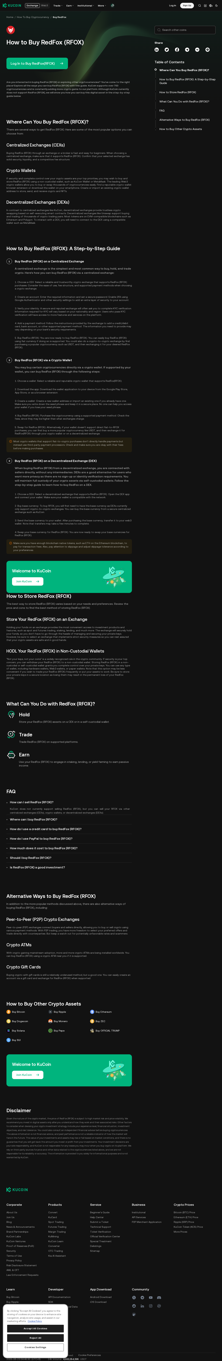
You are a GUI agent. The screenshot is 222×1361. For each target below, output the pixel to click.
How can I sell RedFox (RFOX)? (31, 802)
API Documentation (59, 1297)
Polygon (28, 219)
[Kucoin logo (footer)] (18, 1190)
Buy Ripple (12, 1302)
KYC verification (122, 308)
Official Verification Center (105, 1236)
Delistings (95, 1246)
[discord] (159, 1297)
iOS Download (98, 1302)
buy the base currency (87, 509)
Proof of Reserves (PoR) (20, 1246)
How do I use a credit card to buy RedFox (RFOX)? (46, 829)
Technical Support (100, 1226)
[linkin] (142, 1306)
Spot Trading (56, 1222)
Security (11, 1250)
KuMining (53, 1236)
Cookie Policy (35, 1321)
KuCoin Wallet (82, 181)
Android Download (101, 1297)
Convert (53, 1212)
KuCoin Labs (13, 1236)
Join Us (10, 1217)
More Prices (180, 1231)
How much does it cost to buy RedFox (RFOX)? (44, 848)
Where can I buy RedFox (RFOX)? (33, 819)
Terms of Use (14, 1255)
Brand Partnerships (17, 1231)
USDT (71, 344)
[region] (35, 1331)
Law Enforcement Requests (22, 1275)
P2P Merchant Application (147, 1222)
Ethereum (12, 219)
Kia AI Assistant (57, 1255)
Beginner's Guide (99, 1212)
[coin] (134, 1314)
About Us (11, 1212)
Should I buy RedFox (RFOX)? (30, 858)
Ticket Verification (100, 1231)
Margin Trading (57, 1231)
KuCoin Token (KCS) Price (188, 1226)
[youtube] (151, 1297)
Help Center (97, 1217)
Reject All (35, 1338)
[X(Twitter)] (134, 1297)
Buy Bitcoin (12, 1297)
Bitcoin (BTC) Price (184, 1212)
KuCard (52, 1217)
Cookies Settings (35, 1347)
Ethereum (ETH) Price (186, 1217)
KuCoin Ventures (15, 1241)
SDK (50, 1302)
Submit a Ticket (99, 1222)
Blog (9, 1222)
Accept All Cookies (35, 1328)
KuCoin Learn (55, 1241)
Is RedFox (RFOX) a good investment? (37, 867)
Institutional (139, 1212)
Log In (172, 5)
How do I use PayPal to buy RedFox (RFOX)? (41, 838)
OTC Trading (55, 1250)
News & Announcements (20, 1226)
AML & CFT (12, 1270)
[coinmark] (159, 1306)
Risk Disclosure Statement (21, 1265)
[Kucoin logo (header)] (12, 5)
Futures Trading (57, 1226)
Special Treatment (101, 1241)
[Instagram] (151, 1306)
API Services (139, 1217)
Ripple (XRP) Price (184, 1222)
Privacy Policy (14, 1260)
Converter (54, 1246)
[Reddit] (134, 1306)
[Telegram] (142, 1297)
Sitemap (95, 1250)
